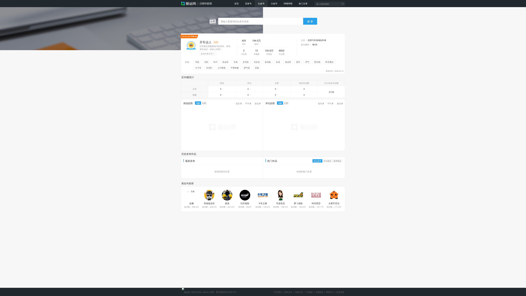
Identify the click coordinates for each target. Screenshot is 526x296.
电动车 (288, 61)
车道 (236, 61)
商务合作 (288, 292)
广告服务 (309, 292)
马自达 (257, 61)
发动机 (268, 61)
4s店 (278, 61)
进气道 (247, 67)
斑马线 (317, 61)
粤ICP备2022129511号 (226, 292)
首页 (236, 3)
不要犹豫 (235, 67)
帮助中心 (330, 292)
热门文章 (303, 3)
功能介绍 (298, 292)
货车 (298, 61)
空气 (307, 61)
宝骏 (257, 67)
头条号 (261, 3)
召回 (206, 61)
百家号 (248, 3)
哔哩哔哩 (288, 3)
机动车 (225, 61)
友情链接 (319, 292)
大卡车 (198, 67)
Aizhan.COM (208, 292)
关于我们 (278, 292)
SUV (215, 61)
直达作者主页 (206, 53)
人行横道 (221, 67)
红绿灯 (209, 67)
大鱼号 (274, 3)
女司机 (246, 61)
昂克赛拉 (329, 61)
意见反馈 (340, 292)
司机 (197, 61)
